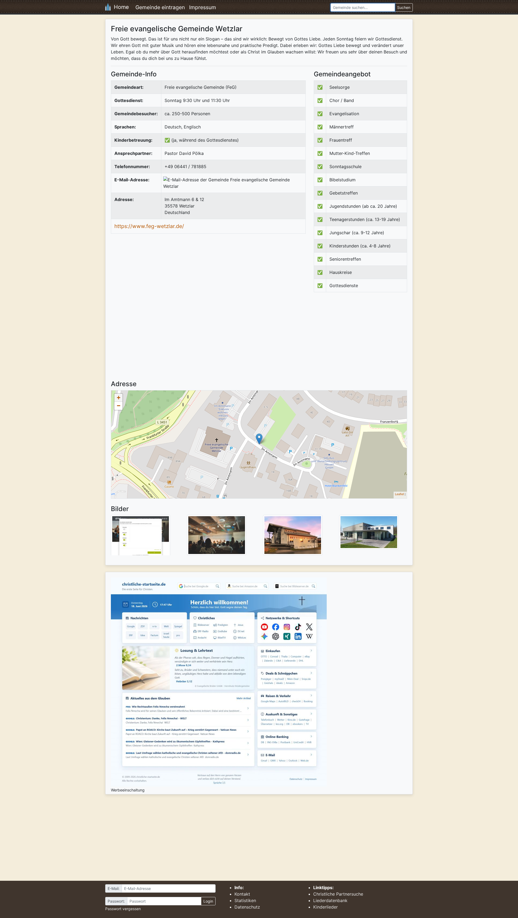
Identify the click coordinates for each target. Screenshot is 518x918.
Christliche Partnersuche (338, 894)
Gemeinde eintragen (160, 7)
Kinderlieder (325, 907)
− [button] (118, 405)
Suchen (403, 7)
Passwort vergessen (123, 908)
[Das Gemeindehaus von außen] (368, 532)
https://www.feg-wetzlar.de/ (149, 226)
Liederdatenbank (330, 900)
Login (208, 901)
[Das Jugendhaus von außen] (292, 535)
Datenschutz (247, 907)
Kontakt (242, 894)
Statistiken (245, 900)
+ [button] (118, 397)
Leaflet (399, 494)
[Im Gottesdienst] (216, 535)
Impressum (202, 7)
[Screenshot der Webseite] (140, 537)
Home (120, 7)
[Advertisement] (359, 341)
